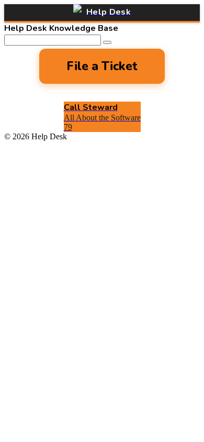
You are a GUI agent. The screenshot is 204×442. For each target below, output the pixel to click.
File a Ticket (102, 66)
